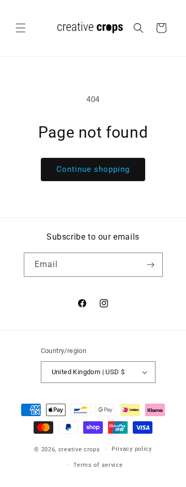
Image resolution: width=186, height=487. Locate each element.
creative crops (79, 449)
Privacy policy (132, 449)
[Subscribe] (151, 265)
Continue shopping (93, 169)
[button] (20, 28)
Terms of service (97, 465)
